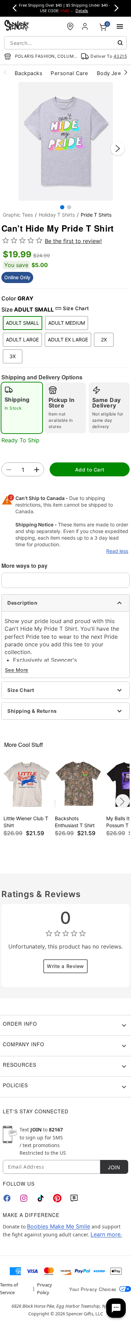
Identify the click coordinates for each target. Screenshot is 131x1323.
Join (114, 1167)
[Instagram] (24, 1198)
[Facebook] (7, 1198)
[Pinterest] (57, 1198)
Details (81, 10)
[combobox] (65, 43)
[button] (65, 141)
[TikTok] (40, 1198)
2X (104, 339)
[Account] (86, 26)
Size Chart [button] (76, 308)
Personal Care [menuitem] (69, 73)
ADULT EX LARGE (68, 339)
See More (16, 670)
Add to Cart (89, 470)
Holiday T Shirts (57, 215)
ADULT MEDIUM (66, 323)
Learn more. (106, 1234)
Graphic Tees (18, 215)
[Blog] (74, 1198)
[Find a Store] (70, 26)
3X (12, 356)
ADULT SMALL (22, 323)
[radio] (21, 407)
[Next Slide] (118, 148)
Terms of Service (9, 1289)
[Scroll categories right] (126, 72)
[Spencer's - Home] (16, 26)
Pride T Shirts (96, 215)
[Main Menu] (120, 26)
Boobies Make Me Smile (58, 1226)
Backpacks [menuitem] (28, 73)
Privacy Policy (44, 1289)
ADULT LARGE (22, 339)
